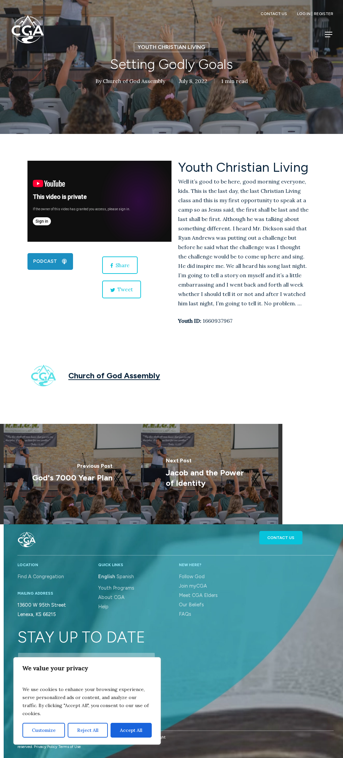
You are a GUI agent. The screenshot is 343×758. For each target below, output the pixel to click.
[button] (50, 261)
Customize (44, 730)
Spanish (125, 577)
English (106, 577)
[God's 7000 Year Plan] (72, 474)
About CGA (111, 597)
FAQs (185, 614)
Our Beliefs (191, 605)
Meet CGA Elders (198, 595)
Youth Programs (116, 588)
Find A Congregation (40, 577)
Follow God (192, 577)
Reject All (87, 730)
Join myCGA (193, 586)
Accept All (131, 730)
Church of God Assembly (134, 81)
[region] (87, 701)
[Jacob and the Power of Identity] (209, 474)
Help (103, 607)
